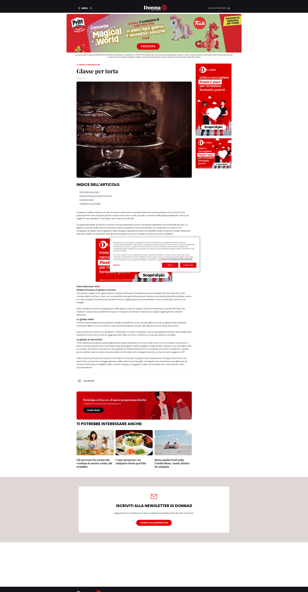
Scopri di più (93, 410)
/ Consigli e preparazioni (88, 65)
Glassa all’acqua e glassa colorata (95, 196)
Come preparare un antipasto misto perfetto (131, 461)
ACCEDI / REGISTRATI (217, 8)
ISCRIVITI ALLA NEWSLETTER (154, 522)
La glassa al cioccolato (90, 203)
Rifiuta (170, 265)
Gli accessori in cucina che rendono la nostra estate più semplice (94, 463)
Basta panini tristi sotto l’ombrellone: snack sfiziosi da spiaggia (172, 463)
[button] (83, 8)
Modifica (116, 265)
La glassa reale (86, 199)
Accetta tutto (188, 265)
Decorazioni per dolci (89, 192)
